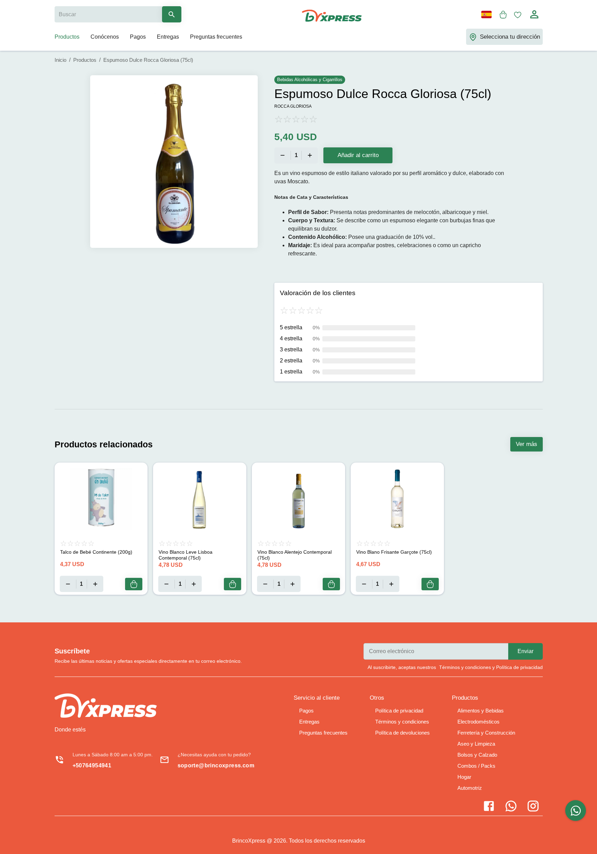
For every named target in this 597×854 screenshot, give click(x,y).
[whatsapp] (575, 810)
